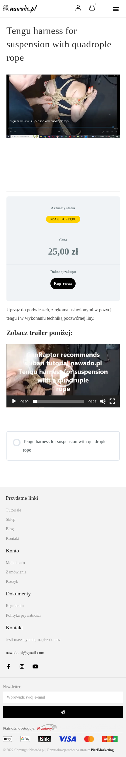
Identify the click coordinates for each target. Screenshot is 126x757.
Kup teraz (63, 283)
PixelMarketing (102, 750)
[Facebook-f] (8, 666)
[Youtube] (35, 666)
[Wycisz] (103, 401)
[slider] (58, 401)
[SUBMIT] (63, 712)
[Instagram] (22, 666)
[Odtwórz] (14, 401)
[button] (115, 8)
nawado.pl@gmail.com (25, 653)
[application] (63, 375)
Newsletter (12, 687)
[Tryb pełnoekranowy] (112, 401)
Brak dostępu (63, 219)
